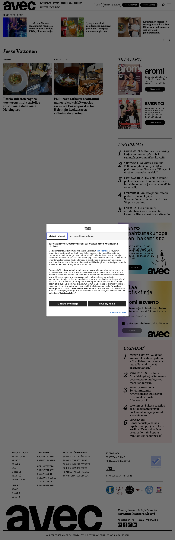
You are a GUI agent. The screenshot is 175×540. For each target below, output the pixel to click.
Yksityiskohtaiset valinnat (82, 236)
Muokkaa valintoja (67, 303)
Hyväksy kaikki (107, 303)
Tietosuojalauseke (118, 312)
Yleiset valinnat (57, 236)
